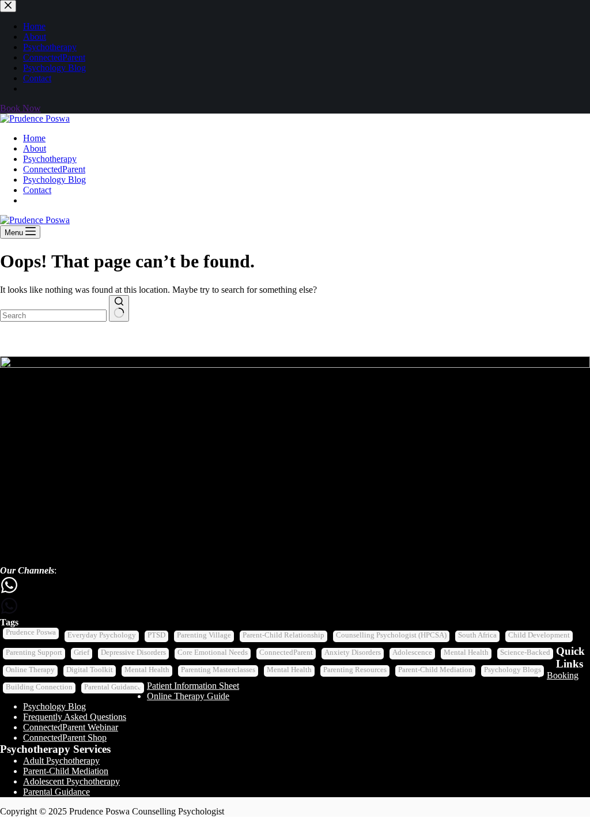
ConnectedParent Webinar (70, 727)
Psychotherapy (50, 159)
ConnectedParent (54, 169)
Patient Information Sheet (193, 686)
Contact (37, 190)
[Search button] (119, 308)
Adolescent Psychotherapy (71, 781)
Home (34, 138)
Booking (562, 675)
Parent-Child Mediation (65, 771)
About (34, 148)
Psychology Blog (54, 179)
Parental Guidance (56, 792)
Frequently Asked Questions (74, 717)
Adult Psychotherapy (61, 760)
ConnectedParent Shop (65, 737)
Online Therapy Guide (188, 696)
